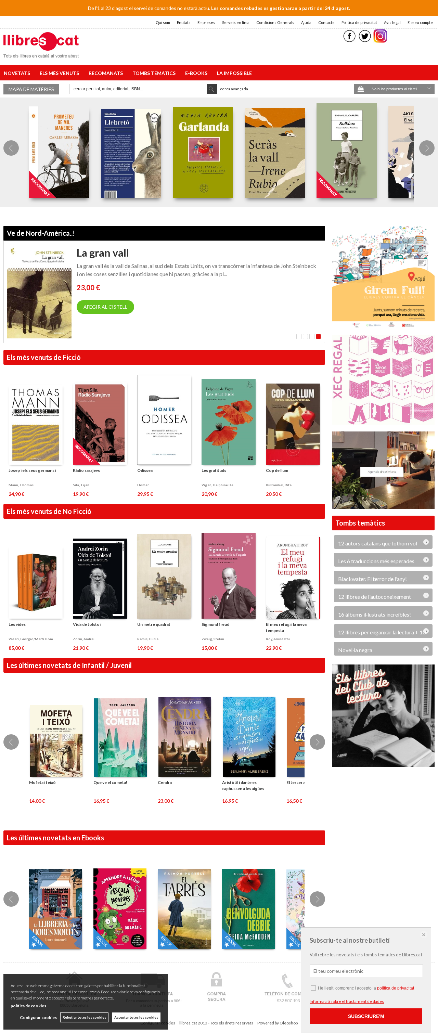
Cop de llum (277, 470)
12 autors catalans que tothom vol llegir (377, 541)
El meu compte (420, 22)
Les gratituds (214, 470)
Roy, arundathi (278, 639)
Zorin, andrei (83, 639)
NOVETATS (18, 73)
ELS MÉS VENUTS (60, 73)
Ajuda (306, 22)
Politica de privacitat (359, 22)
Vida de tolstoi (87, 624)
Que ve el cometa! (110, 782)
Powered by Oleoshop (277, 1022)
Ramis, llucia (147, 639)
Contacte (326, 22)
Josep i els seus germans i (32, 470)
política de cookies (28, 1005)
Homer (143, 485)
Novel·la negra (355, 646)
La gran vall (103, 252)
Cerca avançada (234, 89)
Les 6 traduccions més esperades (376, 557)
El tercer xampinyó (303, 782)
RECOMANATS (107, 73)
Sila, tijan (81, 485)
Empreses (206, 22)
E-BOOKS (197, 73)
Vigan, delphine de (217, 485)
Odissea (145, 470)
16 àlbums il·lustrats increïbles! (374, 611)
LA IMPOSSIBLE (234, 73)
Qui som (163, 22)
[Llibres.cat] (41, 53)
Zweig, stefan (213, 639)
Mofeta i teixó (42, 782)
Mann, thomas (21, 485)
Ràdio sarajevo (87, 470)
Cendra (165, 782)
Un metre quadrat (153, 624)
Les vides (17, 624)
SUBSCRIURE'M (366, 1016)
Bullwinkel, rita (279, 485)
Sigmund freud (215, 624)
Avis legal (392, 22)
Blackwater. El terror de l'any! (372, 575)
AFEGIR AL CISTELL (105, 307)
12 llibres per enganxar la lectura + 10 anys (382, 629)
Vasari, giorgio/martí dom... (32, 639)
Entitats (184, 22)
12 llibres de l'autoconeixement (374, 593)
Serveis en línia (235, 22)
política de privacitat (395, 988)
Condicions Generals (275, 22)
